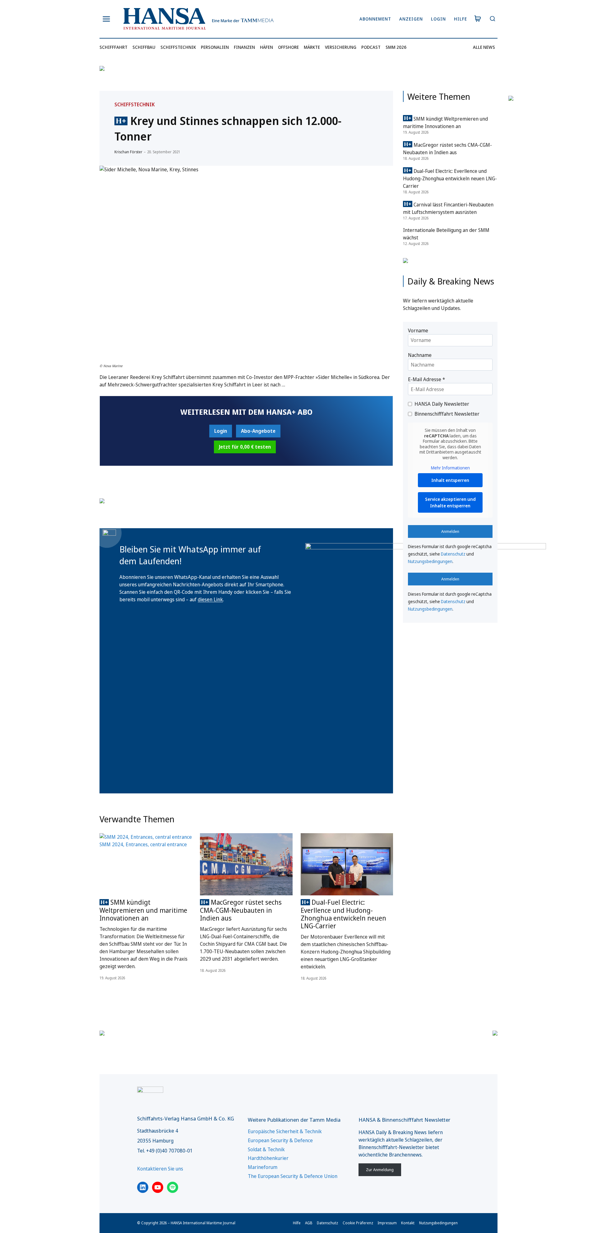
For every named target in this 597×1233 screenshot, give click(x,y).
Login (438, 19)
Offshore (288, 47)
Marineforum (262, 1167)
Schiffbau (143, 47)
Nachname (420, 355)
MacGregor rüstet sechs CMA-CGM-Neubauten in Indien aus (241, 910)
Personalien (215, 47)
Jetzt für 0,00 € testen (245, 446)
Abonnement (375, 19)
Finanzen (244, 47)
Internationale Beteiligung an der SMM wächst (446, 234)
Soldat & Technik (266, 1149)
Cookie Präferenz (358, 1223)
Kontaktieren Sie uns (160, 1168)
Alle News (484, 47)
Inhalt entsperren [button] (450, 480)
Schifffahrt (113, 47)
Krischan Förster (128, 152)
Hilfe (460, 19)
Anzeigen (411, 19)
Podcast (371, 47)
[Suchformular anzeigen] (492, 19)
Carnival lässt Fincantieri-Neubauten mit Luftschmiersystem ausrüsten (448, 208)
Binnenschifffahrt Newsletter (446, 413)
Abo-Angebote (258, 430)
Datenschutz (453, 554)
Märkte (312, 47)
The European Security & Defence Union (292, 1176)
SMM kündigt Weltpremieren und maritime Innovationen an (143, 910)
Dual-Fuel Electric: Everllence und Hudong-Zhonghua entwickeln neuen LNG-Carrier (343, 914)
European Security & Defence (280, 1140)
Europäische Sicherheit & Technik (285, 1131)
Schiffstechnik (178, 47)
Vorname (418, 330)
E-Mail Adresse (426, 379)
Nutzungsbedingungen (430, 561)
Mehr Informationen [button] (450, 468)
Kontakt (407, 1223)
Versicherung (340, 47)
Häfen (266, 47)
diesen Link (210, 599)
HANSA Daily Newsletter (441, 403)
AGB (308, 1223)
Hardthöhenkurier (268, 1158)
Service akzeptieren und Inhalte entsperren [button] (450, 502)
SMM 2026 (396, 47)
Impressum (387, 1223)
